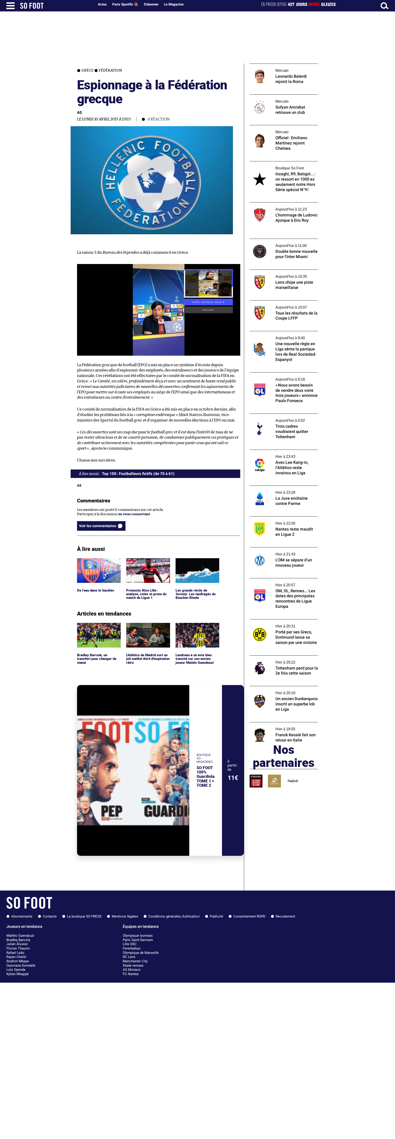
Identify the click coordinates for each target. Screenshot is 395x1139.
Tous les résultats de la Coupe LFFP (277, 302)
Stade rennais (133, 965)
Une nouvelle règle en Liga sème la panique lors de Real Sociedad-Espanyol (284, 335)
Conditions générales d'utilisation (174, 916)
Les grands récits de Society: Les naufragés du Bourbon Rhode (196, 564)
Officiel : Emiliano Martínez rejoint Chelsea (277, 129)
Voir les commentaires (97, 526)
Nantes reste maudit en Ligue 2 (274, 518)
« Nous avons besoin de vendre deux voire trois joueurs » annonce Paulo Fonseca (283, 377)
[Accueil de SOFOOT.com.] (56, 5)
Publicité (216, 916)
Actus (102, 4)
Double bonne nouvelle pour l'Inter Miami (283, 241)
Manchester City (135, 961)
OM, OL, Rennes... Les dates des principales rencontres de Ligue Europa (283, 582)
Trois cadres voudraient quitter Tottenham (275, 418)
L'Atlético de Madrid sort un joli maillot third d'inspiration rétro (146, 629)
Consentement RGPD (249, 916)
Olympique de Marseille (141, 953)
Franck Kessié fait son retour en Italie (280, 724)
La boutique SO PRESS (84, 916)
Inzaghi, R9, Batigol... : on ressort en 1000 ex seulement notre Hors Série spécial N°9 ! (282, 167)
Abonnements (21, 916)
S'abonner (151, 4)
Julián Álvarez (17, 944)
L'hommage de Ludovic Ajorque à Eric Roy (283, 204)
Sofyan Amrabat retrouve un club (276, 96)
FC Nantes (131, 974)
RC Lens (129, 957)
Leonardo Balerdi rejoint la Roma (276, 65)
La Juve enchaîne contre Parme (274, 487)
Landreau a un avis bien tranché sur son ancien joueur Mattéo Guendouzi (196, 629)
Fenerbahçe (131, 948)
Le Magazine (174, 4)
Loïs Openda (15, 970)
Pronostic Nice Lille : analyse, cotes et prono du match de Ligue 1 (147, 564)
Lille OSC (130, 944)
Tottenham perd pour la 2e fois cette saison (278, 660)
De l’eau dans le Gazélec (95, 560)
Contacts (50, 916)
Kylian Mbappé (17, 974)
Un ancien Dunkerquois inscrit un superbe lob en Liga (277, 690)
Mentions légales (125, 916)
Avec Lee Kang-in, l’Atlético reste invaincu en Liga (284, 454)
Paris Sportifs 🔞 (125, 4)
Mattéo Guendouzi (20, 936)
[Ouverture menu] (10, 5)
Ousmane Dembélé (20, 965)
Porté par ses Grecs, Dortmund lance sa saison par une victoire (281, 623)
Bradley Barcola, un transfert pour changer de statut (98, 629)
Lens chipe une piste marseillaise (276, 271)
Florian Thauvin (18, 948)
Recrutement (285, 916)
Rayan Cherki (16, 957)
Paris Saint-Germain (138, 940)
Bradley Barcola (18, 940)
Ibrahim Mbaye (17, 961)
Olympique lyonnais (138, 936)
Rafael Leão (15, 953)
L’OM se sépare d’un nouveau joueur (278, 549)
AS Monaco (132, 970)
